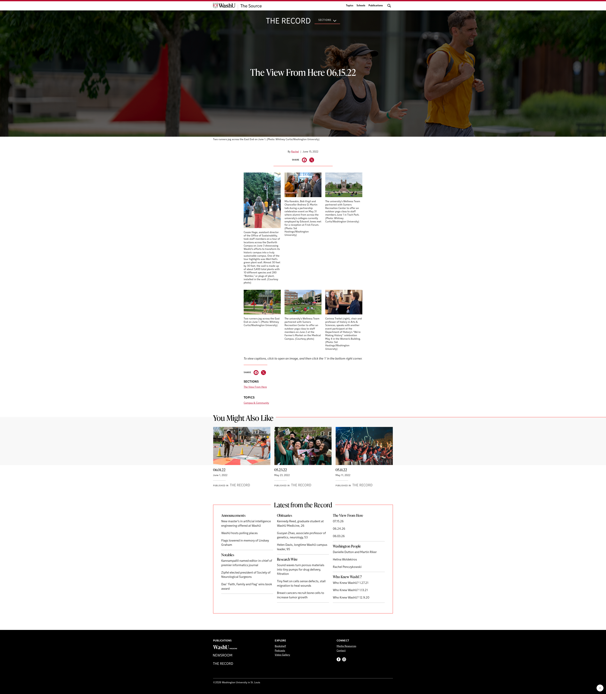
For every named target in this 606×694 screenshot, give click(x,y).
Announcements (233, 515)
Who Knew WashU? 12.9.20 (351, 597)
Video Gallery (282, 655)
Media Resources (346, 646)
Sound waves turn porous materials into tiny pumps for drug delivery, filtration (300, 570)
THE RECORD (288, 21)
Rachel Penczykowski (347, 567)
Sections (324, 20)
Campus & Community (256, 403)
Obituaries (284, 515)
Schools (360, 5)
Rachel (295, 152)
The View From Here (255, 387)
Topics (349, 5)
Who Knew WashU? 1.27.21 (350, 583)
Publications (375, 5)
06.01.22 (219, 469)
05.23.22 (280, 469)
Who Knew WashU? (347, 576)
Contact (341, 650)
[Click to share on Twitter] (311, 160)
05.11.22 (341, 469)
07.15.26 (338, 521)
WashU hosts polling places (239, 533)
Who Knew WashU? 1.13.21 (350, 590)
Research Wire (287, 559)
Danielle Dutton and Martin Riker (355, 552)
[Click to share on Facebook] (304, 160)
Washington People (347, 546)
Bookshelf (280, 646)
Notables (227, 554)
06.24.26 (339, 528)
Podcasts (280, 650)
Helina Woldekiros (345, 559)
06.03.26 (339, 536)
